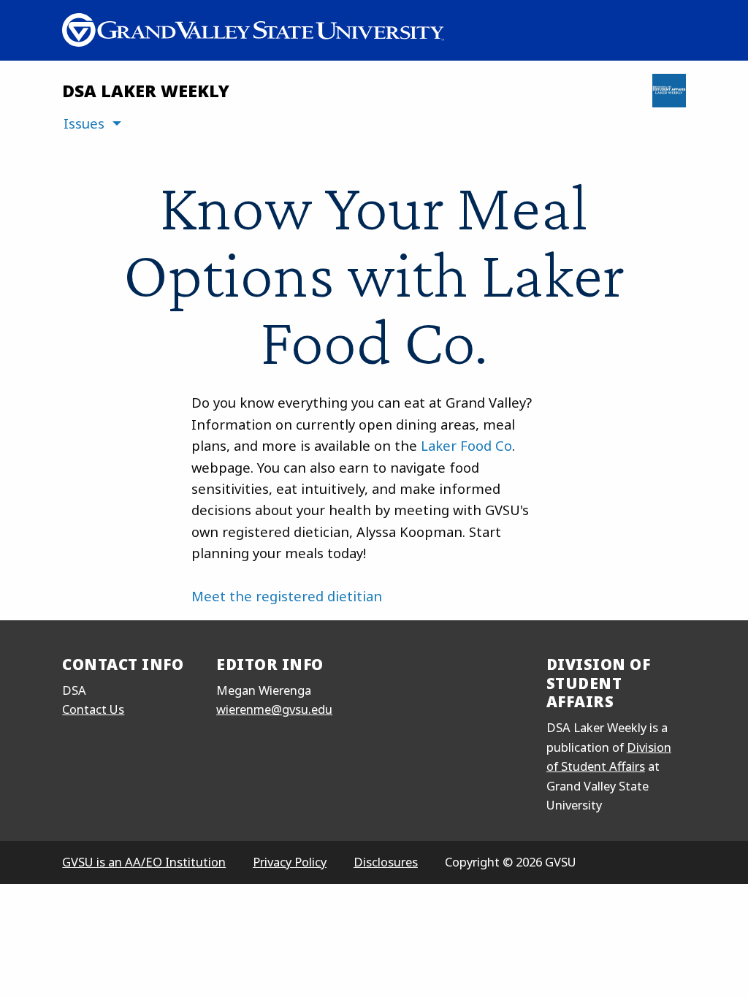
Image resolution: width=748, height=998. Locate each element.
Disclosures (386, 861)
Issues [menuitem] (84, 123)
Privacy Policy (290, 861)
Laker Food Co (466, 445)
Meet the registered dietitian (286, 596)
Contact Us (93, 709)
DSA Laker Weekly (145, 90)
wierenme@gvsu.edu (274, 709)
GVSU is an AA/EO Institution (144, 861)
